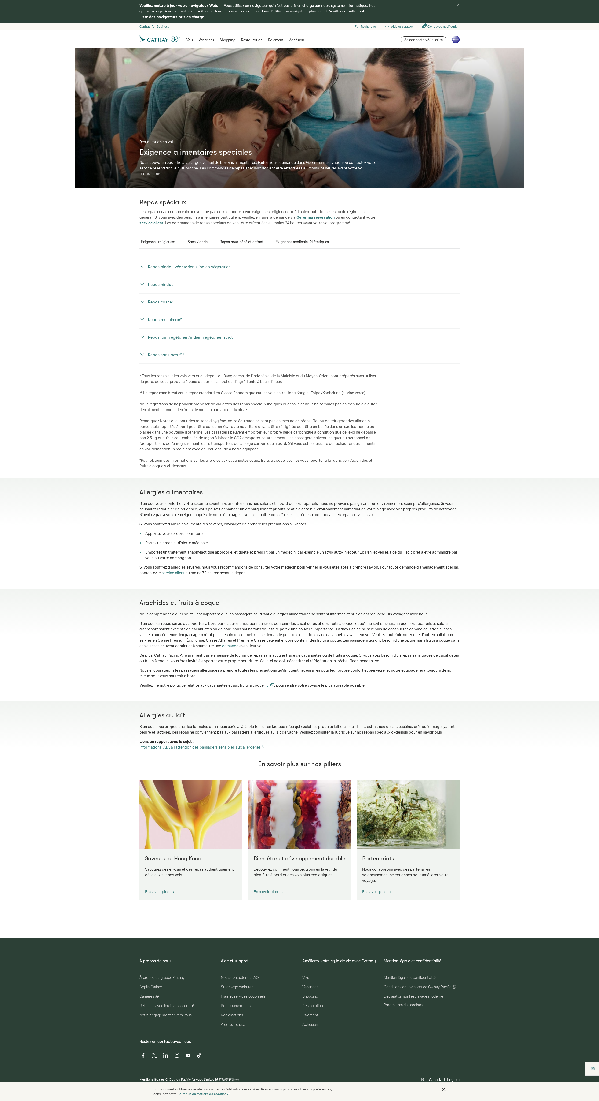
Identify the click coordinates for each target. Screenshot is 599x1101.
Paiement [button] (276, 40)
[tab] (158, 242)
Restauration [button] (252, 40)
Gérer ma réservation (315, 217)
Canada (435, 1079)
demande (230, 645)
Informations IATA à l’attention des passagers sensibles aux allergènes (202, 747)
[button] (159, 892)
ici (268, 685)
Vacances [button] (206, 40)
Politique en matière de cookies (201, 1094)
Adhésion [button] (296, 40)
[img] (458, 5)
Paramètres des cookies (403, 1005)
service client (151, 222)
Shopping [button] (227, 40)
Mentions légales (151, 1079)
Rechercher (369, 26)
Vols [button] (189, 40)
